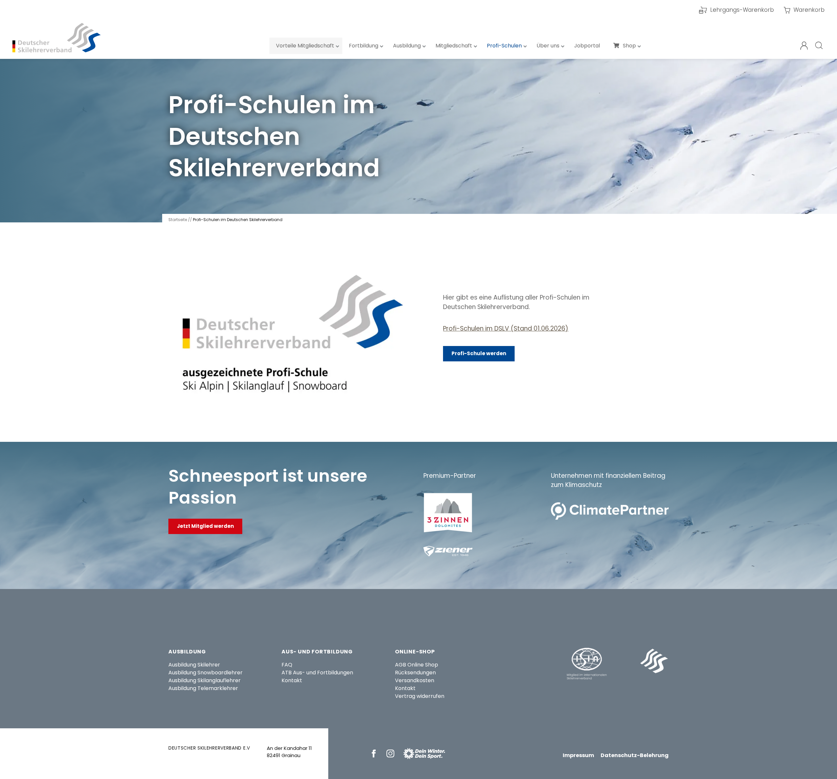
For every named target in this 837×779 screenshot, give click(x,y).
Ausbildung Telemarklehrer (203, 688)
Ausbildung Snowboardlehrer (205, 672)
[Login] (804, 46)
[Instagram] (391, 753)
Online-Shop (415, 651)
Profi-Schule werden (479, 353)
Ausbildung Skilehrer (194, 664)
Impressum (578, 755)
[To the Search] (819, 46)
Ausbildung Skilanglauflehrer (204, 680)
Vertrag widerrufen (419, 696)
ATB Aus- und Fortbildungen (317, 672)
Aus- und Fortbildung (317, 651)
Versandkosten (414, 680)
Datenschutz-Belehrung (635, 755)
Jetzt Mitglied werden (205, 526)
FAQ (287, 664)
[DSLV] (56, 37)
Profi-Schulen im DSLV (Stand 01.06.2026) (505, 328)
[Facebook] (375, 753)
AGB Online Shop (416, 664)
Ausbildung (187, 651)
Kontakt (292, 680)
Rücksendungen (415, 672)
